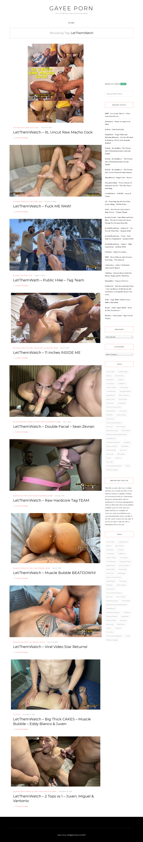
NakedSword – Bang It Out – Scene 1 (118, 178)
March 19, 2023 (52, 642)
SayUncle (123, 450)
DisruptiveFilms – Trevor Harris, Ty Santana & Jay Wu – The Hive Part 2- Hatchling (118, 185)
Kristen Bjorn (121, 415)
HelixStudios (110, 411)
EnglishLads (110, 395)
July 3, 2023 (67, 422)
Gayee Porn (71, 8)
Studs (56, 348)
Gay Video (17, 128)
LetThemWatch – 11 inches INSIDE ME (47, 352)
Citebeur (121, 380)
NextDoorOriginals (113, 442)
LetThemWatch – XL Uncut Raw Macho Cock (53, 132)
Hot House (123, 411)
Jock (31, 128)
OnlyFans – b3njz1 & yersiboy (115, 252)
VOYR (127, 466)
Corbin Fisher (111, 387)
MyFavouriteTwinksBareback (116, 434)
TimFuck (118, 458)
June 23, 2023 (59, 496)
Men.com (109, 427)
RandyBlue (125, 446)
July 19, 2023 (64, 348)
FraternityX (123, 399)
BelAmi (108, 376)
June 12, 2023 (56, 568)
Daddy (23, 202)
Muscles (50, 348)
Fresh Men (110, 403)
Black (23, 791)
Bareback (16, 202)
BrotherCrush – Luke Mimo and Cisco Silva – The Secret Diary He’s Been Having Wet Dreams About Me (119, 220)
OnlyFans (127, 442)
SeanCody (109, 454)
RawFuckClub (111, 450)
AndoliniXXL (123, 372)
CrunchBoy (124, 387)
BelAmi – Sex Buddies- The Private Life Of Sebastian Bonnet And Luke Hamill (118, 151)
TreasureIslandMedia (114, 466)
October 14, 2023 (50, 202)
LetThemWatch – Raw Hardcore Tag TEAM (51, 500)
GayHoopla (122, 403)
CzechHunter (111, 391)
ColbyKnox (122, 384)
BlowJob (24, 422)
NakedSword (110, 438)
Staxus (108, 458)
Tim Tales (109, 462)
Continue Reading (21, 138)
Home (71, 23)
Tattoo (42, 642)
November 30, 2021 (65, 791)
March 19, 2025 (46, 128)
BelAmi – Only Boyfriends (114, 129)
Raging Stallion (111, 446)
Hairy (36, 202)
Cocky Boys (110, 384)
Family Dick (110, 399)
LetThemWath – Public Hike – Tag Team (48, 280)
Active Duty (110, 372)
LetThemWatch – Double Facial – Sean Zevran (53, 426)
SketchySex (121, 454)
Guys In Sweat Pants (113, 407)
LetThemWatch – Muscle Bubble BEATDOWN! (54, 573)
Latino (36, 128)
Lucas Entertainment (114, 423)
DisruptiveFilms (125, 391)
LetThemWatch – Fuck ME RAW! (42, 206)
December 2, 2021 (29, 714)
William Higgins (112, 470)
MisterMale (126, 431)
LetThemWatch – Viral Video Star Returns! (50, 647)
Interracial (25, 128)
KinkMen (109, 415)
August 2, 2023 (40, 275)
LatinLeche (110, 419)
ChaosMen (110, 380)
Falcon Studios (124, 395)
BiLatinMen (119, 376)
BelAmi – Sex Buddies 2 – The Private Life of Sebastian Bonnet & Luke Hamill (119, 161)
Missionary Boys (112, 431)
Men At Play (121, 427)
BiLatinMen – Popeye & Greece (116, 281)
